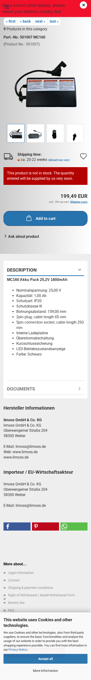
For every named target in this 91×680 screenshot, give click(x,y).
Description (22, 270)
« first (10, 21)
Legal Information (21, 573)
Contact (14, 580)
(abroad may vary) (59, 160)
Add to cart (46, 218)
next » (40, 21)
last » (54, 21)
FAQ (11, 610)
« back (25, 21)
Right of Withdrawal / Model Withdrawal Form (41, 595)
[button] (17, 526)
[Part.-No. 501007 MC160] (46, 81)
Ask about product (23, 236)
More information (45, 671)
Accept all (45, 659)
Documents (21, 389)
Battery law (16, 602)
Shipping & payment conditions (30, 588)
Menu (7, 7)
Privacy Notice (17, 649)
